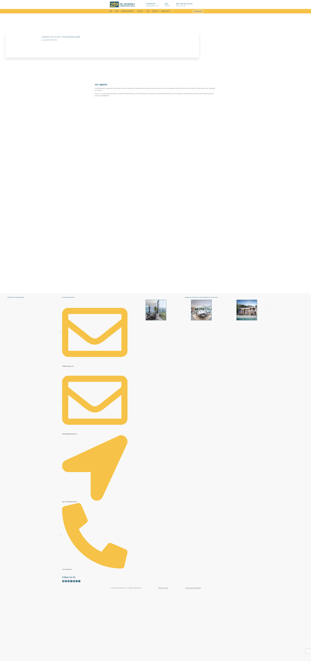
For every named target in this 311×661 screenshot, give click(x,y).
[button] (131, 310)
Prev (211, 100)
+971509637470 (150, 4)
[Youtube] (68, 581)
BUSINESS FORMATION (127, 11)
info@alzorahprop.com (152, 6)
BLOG (148, 11)
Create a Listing (198, 11)
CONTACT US (155, 11)
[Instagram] (71, 581)
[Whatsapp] (79, 581)
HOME (110, 11)
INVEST (117, 11)
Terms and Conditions (193, 588)
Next (214, 100)
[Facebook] (63, 581)
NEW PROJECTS (165, 11)
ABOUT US (140, 11)
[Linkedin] (74, 581)
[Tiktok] (76, 581)
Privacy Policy (163, 588)
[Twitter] (66, 581)
